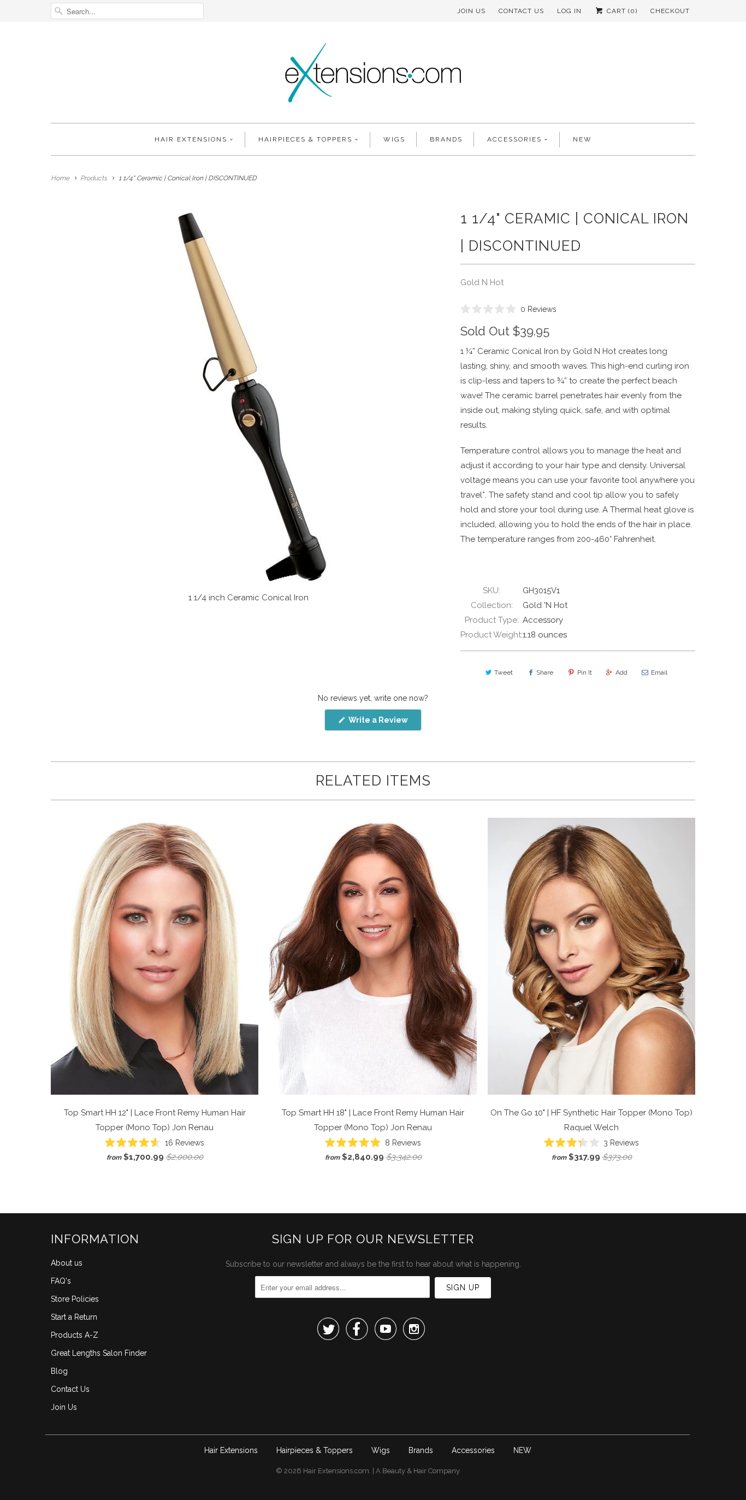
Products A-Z (74, 1335)
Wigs (394, 139)
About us (66, 1263)
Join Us (471, 11)
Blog (59, 1371)
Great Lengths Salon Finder (99, 1353)
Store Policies (75, 1299)
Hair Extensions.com (336, 1471)
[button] (508, 308)
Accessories (514, 139)
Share (544, 672)
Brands (446, 139)
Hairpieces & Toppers (305, 139)
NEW (582, 139)
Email (659, 672)
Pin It (584, 672)
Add (621, 672)
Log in (569, 11)
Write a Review (384, 723)
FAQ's (61, 1281)
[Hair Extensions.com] (373, 75)
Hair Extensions (191, 139)
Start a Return (74, 1317)
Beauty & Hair (404, 1471)
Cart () (621, 11)
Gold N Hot (482, 282)
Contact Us (521, 11)
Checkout (670, 11)
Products (93, 178)
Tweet (503, 672)
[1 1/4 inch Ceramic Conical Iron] (250, 396)
